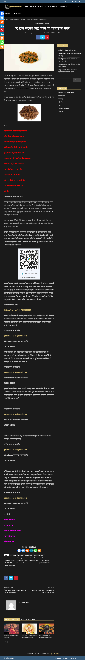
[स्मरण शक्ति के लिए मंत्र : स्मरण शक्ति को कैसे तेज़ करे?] (29, 629)
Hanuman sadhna (10, 558)
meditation (20, 560)
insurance (73, 658)
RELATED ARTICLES (11, 619)
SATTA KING (8, 563)
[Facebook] (69, 1)
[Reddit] (27, 550)
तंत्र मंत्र (23, 19)
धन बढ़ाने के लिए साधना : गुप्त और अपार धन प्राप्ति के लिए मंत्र (43, 592)
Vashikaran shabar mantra (30, 563)
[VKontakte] (79, 1)
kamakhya (42, 558)
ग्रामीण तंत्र (62, 6)
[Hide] (1, 50)
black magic (28, 555)
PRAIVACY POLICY (53, 6)
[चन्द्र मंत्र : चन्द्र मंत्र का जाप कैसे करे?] (11, 629)
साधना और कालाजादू (14, 19)
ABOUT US (33, 6)
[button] (78, 7)
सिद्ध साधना (61, 111)
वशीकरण (60, 105)
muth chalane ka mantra (32, 560)
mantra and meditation (13, 13)
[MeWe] (31, 550)
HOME (26, 6)
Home (6, 19)
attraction (13, 555)
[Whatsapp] (35, 550)
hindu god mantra (23, 558)
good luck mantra (39, 555)
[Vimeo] (75, 1)
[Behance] (65, 1)
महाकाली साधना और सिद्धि (10, 565)
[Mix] (2, 38)
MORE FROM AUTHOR (28, 619)
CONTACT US (42, 6)
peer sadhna (45, 560)
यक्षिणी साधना (61, 102)
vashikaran (17, 563)
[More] (39, 550)
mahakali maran (10, 560)
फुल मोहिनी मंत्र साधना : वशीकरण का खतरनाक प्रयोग (67, 60)
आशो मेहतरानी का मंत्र (44, 563)
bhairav (20, 555)
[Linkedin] (2, 26)
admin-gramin (31, 32)
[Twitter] (72, 1)
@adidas (55, 654)
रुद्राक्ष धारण (21, 88)
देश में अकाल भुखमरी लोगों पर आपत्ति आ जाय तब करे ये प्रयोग (15, 592)
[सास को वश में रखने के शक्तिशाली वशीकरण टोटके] (46, 629)
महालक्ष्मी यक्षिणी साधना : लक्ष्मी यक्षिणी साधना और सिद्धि (69, 55)
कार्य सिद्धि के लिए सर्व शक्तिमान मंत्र (67, 50)
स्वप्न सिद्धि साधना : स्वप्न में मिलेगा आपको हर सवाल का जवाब (69, 65)
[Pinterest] (2, 30)
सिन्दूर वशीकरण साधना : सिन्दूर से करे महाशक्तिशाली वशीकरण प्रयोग (67, 71)
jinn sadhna (33, 558)
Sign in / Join (7, 1)
